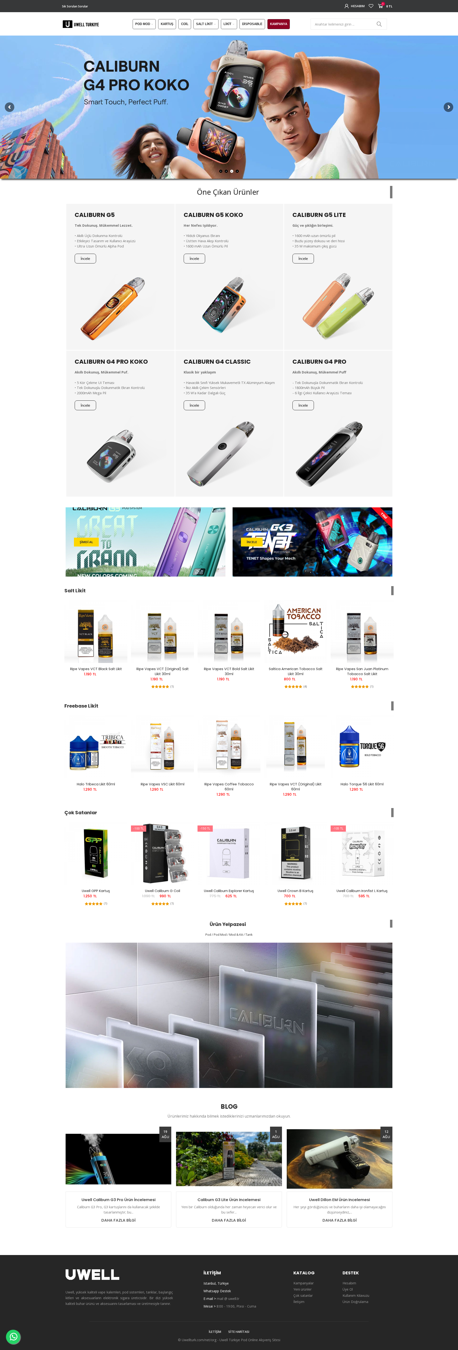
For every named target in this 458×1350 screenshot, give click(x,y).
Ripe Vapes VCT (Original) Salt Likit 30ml (162, 671)
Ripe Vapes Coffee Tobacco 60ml (229, 787)
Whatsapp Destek (217, 1291)
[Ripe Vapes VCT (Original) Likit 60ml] (295, 746)
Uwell (223, 1340)
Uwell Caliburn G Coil (162, 890)
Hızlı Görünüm (115, 617)
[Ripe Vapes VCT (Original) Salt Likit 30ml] (162, 631)
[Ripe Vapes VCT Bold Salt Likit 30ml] (229, 631)
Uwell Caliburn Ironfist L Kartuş (362, 890)
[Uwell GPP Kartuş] (95, 853)
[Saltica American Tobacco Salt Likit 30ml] (295, 631)
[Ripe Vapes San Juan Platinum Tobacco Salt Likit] (362, 631)
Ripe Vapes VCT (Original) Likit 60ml (296, 787)
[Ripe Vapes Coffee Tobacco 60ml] (229, 746)
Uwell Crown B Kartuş (295, 890)
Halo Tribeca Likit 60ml (96, 784)
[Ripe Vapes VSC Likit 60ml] (162, 746)
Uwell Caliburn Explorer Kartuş (229, 890)
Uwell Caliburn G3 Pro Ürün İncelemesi (119, 1200)
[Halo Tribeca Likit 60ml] (95, 746)
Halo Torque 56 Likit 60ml (362, 784)
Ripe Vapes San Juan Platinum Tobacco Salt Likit (362, 671)
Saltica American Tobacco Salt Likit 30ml (296, 671)
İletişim (215, 1331)
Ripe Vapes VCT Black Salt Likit (96, 669)
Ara (379, 24)
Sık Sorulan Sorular (75, 6)
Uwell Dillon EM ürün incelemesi (339, 1200)
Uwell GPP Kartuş (96, 890)
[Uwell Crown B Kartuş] (295, 853)
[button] (85, 258)
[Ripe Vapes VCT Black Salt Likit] (95, 631)
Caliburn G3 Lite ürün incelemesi (229, 1200)
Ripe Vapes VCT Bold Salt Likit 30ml (229, 671)
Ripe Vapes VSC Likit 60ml (162, 784)
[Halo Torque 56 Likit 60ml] (362, 746)
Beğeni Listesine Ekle (115, 608)
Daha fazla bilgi (118, 1221)
